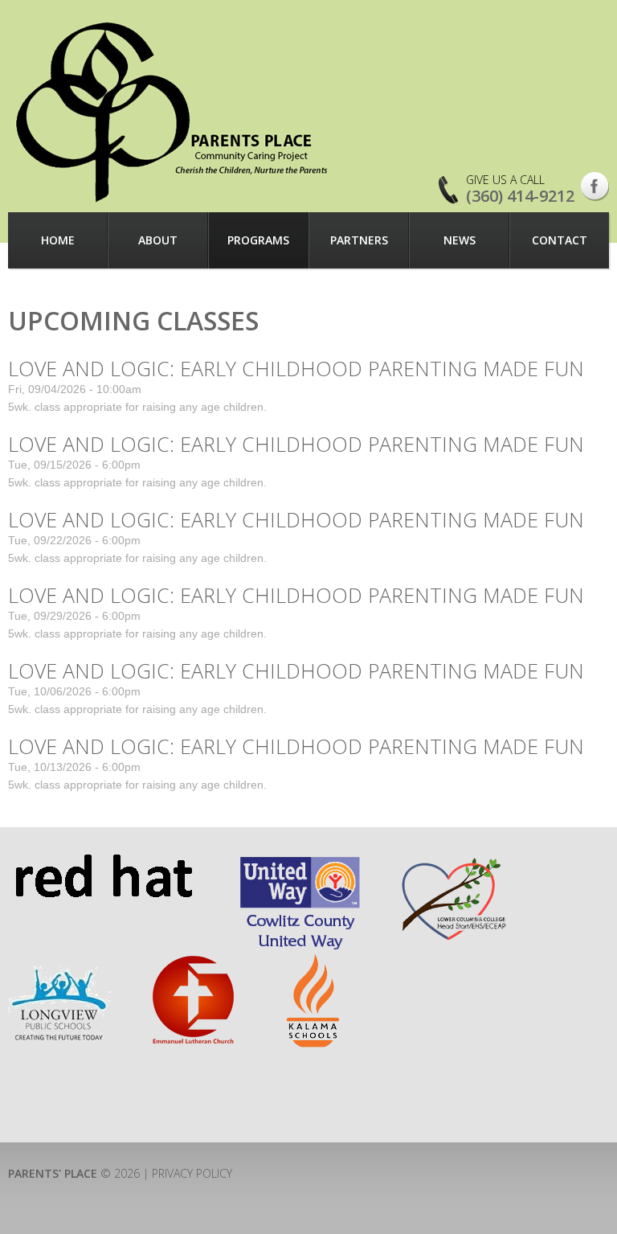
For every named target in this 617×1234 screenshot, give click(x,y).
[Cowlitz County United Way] (300, 861)
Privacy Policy (192, 1173)
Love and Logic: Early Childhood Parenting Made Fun (296, 368)
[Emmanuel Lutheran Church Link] (192, 961)
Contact (559, 240)
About (158, 240)
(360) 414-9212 (520, 196)
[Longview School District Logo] (59, 961)
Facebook (595, 186)
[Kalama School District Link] (314, 961)
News (459, 240)
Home (58, 240)
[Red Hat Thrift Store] (103, 861)
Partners (359, 240)
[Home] (173, 111)
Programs (258, 240)
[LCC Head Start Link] (452, 861)
